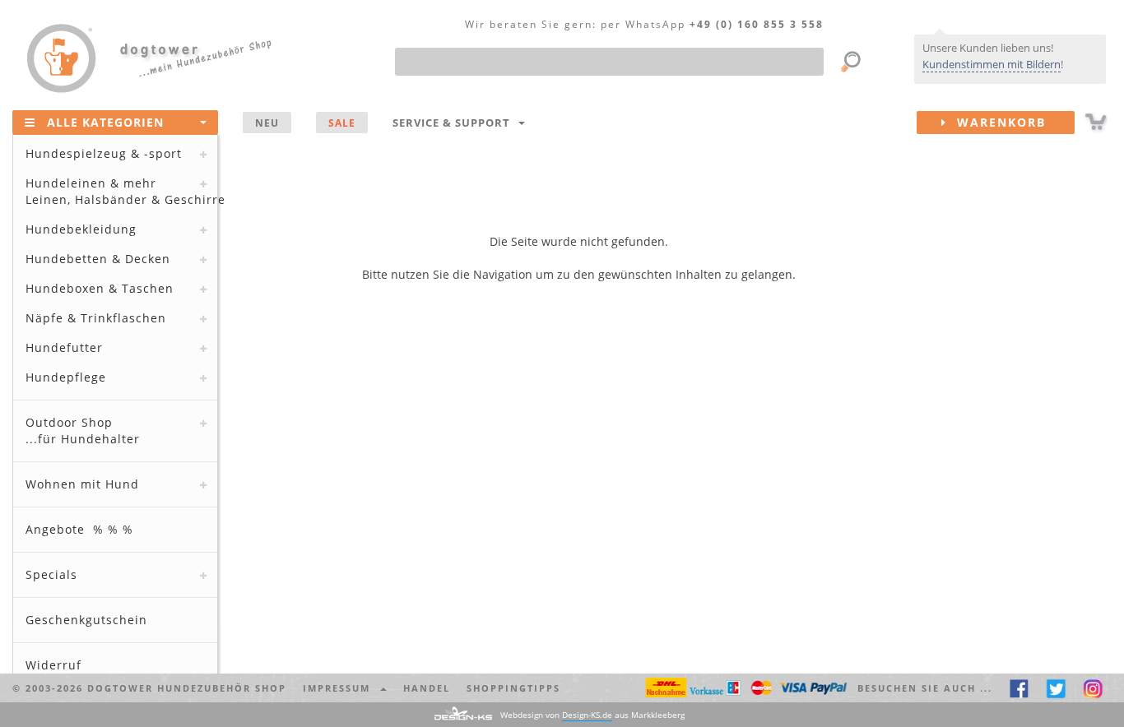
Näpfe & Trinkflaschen (96, 318)
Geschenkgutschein (86, 619)
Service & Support (454, 122)
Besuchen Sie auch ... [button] (924, 688)
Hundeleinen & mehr (121, 191)
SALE (341, 122)
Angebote (79, 529)
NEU (267, 122)
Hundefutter (64, 347)
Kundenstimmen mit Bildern (991, 64)
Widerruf (53, 665)
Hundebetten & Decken (98, 258)
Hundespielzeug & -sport (104, 153)
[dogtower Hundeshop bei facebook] (1019, 688)
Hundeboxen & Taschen (100, 288)
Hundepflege (66, 377)
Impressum (341, 688)
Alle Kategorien (105, 122)
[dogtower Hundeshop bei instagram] (1093, 688)
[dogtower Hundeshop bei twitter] (1056, 688)
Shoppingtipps (513, 688)
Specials (51, 574)
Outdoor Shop (83, 430)
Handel (426, 688)
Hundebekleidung (81, 229)
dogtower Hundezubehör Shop (186, 688)
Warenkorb (996, 122)
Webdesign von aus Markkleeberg (592, 714)
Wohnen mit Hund (82, 484)
